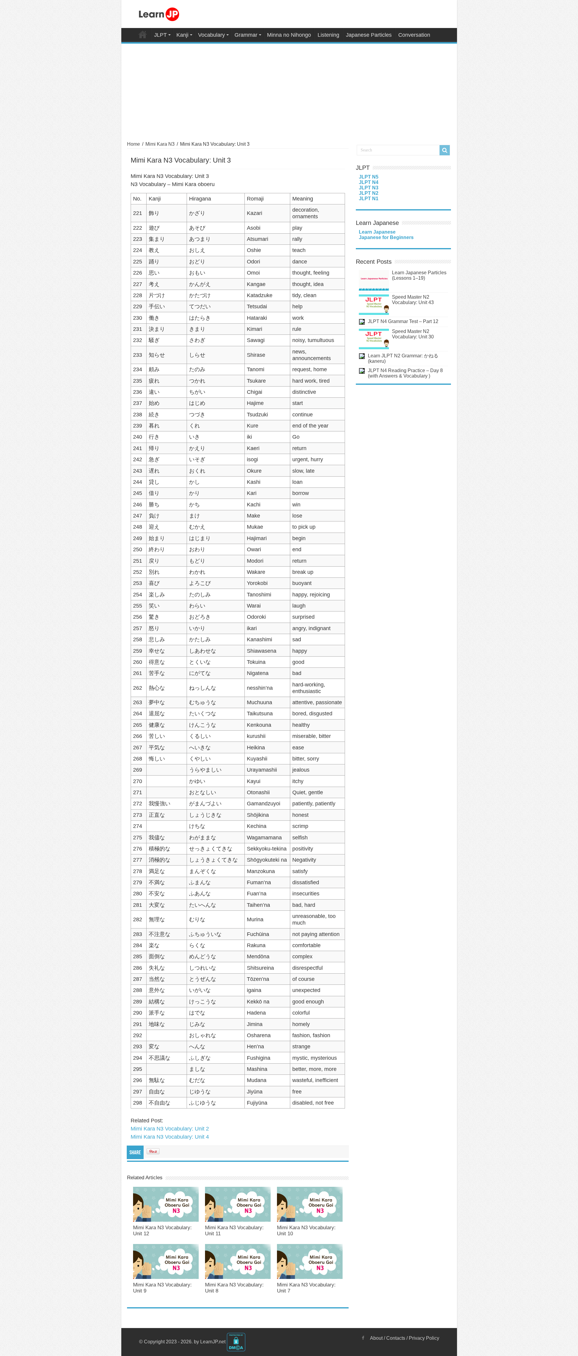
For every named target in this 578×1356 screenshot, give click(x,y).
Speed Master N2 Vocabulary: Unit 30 (413, 334)
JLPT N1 (368, 198)
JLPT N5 (368, 176)
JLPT (160, 35)
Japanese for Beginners (386, 237)
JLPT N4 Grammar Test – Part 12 (403, 321)
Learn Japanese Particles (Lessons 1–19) (419, 275)
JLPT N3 (368, 187)
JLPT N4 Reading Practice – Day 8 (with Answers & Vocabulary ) (405, 373)
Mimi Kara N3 (160, 144)
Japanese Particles (369, 35)
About (376, 1338)
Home (143, 34)
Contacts (395, 1338)
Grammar (246, 35)
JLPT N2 (368, 193)
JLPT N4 (368, 182)
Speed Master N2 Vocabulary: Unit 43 (413, 299)
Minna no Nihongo (289, 35)
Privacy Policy (424, 1338)
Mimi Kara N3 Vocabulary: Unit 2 (170, 1129)
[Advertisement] (289, 89)
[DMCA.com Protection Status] (236, 1342)
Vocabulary (211, 35)
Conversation (414, 35)
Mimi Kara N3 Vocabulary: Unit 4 (170, 1137)
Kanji (182, 35)
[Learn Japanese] (159, 13)
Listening (328, 35)
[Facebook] (363, 1338)
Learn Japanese (377, 232)
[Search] (445, 150)
